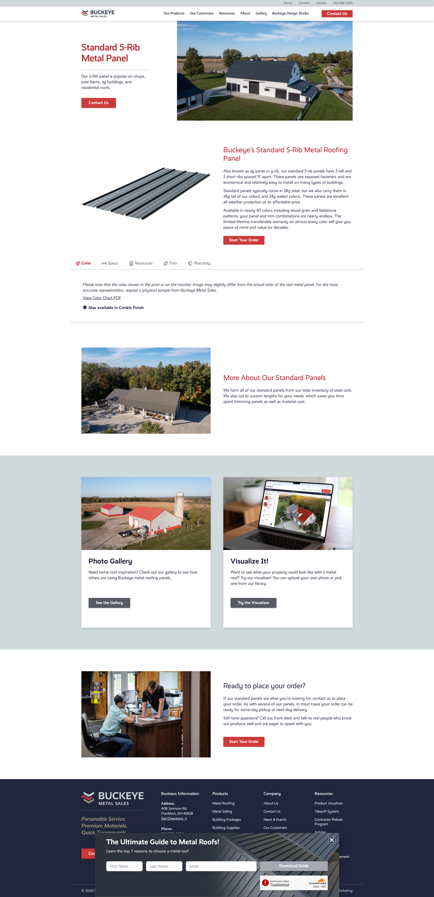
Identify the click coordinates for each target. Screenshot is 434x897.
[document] (217, 448)
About (245, 13)
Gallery (261, 13)
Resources (227, 13)
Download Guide (303, 883)
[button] (332, 856)
